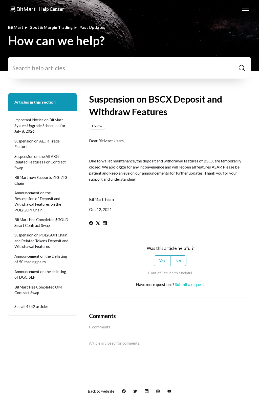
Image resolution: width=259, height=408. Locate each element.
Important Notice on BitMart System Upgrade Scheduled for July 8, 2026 (40, 125)
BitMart (15, 27)
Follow (97, 126)
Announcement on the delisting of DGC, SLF (40, 274)
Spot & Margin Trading (51, 27)
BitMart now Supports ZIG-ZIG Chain (40, 180)
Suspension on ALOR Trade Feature (37, 144)
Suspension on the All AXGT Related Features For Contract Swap (40, 162)
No (178, 260)
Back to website (101, 391)
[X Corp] (98, 223)
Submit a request (189, 284)
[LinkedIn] (105, 223)
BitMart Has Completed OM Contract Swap (38, 290)
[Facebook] (91, 223)
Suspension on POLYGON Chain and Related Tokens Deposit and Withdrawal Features (41, 241)
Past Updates (92, 27)
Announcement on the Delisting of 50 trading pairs (40, 259)
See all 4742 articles (31, 306)
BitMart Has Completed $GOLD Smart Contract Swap (41, 222)
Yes (162, 260)
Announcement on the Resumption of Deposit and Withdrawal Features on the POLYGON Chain (37, 201)
